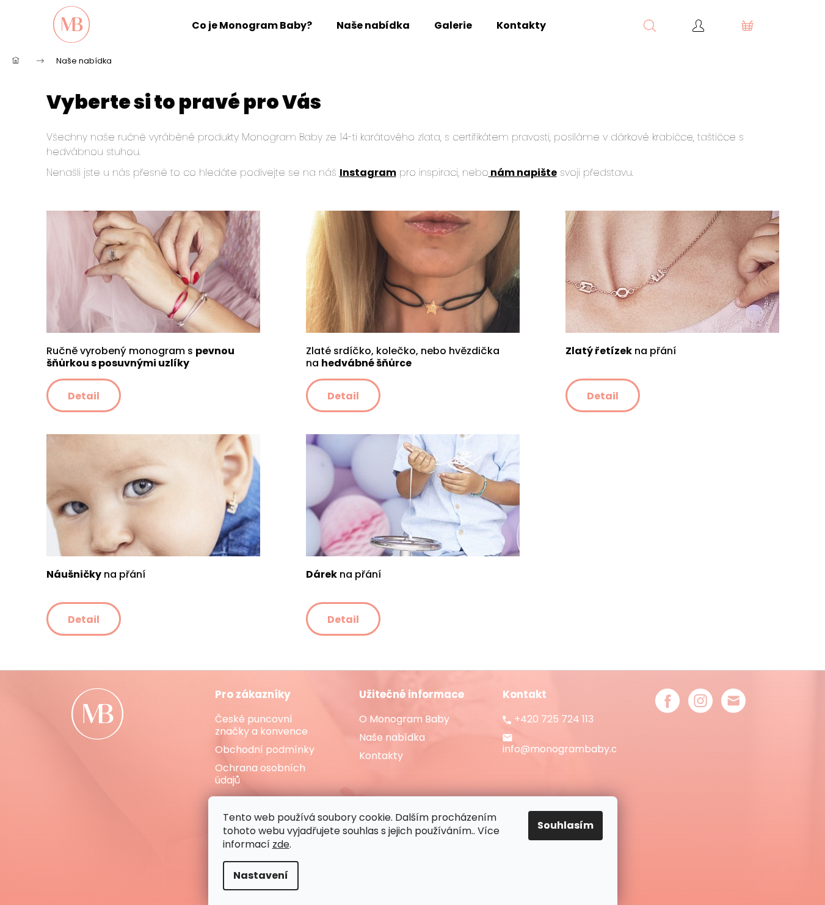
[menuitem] (252, 25)
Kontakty (381, 756)
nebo (475, 172)
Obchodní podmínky (264, 750)
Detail (84, 396)
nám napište (523, 172)
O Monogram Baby (404, 719)
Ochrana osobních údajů (260, 774)
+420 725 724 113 (554, 719)
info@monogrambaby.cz (562, 749)
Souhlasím (565, 825)
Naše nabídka (392, 738)
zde (280, 844)
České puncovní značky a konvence (261, 725)
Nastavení (260, 875)
